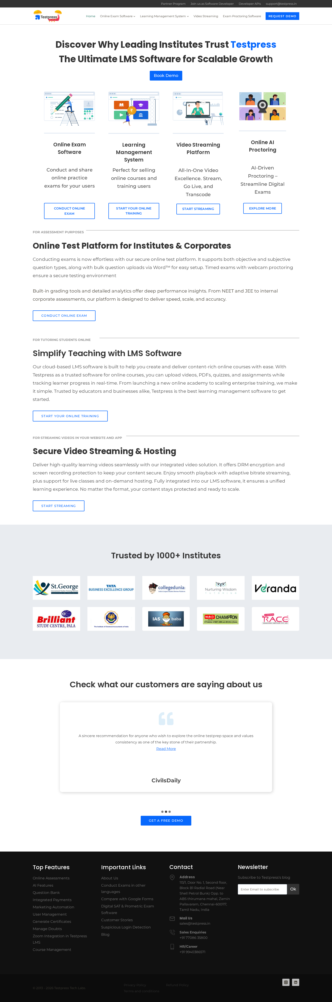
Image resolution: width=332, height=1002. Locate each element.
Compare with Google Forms (127, 899)
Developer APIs (250, 3)
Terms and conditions (141, 991)
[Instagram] (286, 982)
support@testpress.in (281, 3)
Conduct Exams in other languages (123, 888)
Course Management (52, 949)
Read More (166, 749)
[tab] (162, 812)
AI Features (43, 885)
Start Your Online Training (133, 211)
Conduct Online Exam (69, 211)
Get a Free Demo (166, 821)
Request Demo (282, 16)
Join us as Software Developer (212, 3)
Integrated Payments (52, 900)
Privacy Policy (135, 985)
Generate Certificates (52, 921)
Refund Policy (177, 985)
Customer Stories (117, 920)
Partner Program (173, 3)
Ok (293, 889)
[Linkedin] (295, 982)
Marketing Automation (53, 907)
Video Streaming (206, 16)
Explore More (262, 208)
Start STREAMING (58, 506)
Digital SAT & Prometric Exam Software (127, 909)
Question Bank (46, 892)
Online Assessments (51, 878)
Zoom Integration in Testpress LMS (60, 939)
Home (90, 16)
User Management (50, 914)
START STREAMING (198, 209)
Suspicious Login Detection (126, 927)
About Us (109, 878)
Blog (105, 934)
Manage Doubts (47, 929)
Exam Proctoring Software (242, 16)
